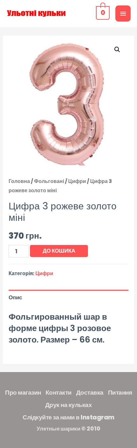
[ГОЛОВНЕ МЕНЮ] (123, 13)
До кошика (59, 251)
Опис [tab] (15, 297)
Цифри (77, 181)
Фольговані (49, 181)
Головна (19, 181)
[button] (117, 49)
